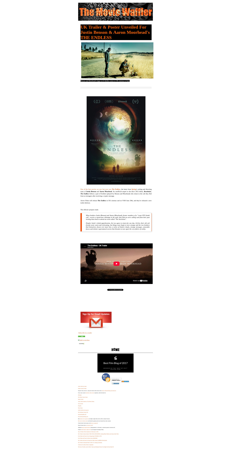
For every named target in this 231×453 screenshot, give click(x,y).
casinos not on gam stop (84, 418)
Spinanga (79, 394)
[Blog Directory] (125, 382)
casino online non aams (82, 386)
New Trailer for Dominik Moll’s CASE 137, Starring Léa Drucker (90, 442)
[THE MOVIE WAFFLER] (81, 336)
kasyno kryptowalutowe (86, 427)
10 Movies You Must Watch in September (85, 444)
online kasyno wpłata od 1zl (86, 429)
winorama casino (90, 425)
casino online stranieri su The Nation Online (86, 401)
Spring (134, 189)
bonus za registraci (94, 423)
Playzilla (79, 405)
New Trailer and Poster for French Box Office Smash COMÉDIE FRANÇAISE (92, 440)
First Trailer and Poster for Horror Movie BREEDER (87, 438)
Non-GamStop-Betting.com (83, 416)
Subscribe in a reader (85, 333)
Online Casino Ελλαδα (82, 388)
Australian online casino (89, 392)
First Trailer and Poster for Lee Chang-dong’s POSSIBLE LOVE (90, 436)
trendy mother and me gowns (83, 410)
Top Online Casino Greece (83, 397)
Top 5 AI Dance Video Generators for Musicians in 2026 (88, 431)
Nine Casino (80, 407)
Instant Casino (80, 399)
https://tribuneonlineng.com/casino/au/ (109, 390)
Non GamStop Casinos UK (83, 412)
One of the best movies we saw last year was (100, 189)
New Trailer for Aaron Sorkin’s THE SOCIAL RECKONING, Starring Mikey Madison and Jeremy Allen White (98, 433)
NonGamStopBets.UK (82, 414)
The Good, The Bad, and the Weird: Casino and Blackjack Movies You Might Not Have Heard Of (96, 446)
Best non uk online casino (83, 420)
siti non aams (80, 403)
